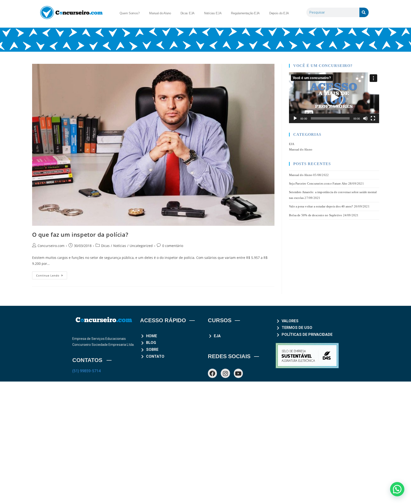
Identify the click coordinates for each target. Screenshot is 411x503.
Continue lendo (51, 274)
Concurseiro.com (51, 245)
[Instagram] (225, 373)
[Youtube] (238, 373)
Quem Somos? (130, 13)
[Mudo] (365, 118)
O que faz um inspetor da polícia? (80, 234)
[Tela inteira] (373, 118)
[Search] (364, 12)
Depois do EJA (279, 13)
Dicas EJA (188, 13)
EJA (291, 144)
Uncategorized (141, 245)
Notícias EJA (212, 13)
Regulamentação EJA (245, 13)
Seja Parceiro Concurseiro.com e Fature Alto (318, 183)
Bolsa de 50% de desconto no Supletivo (315, 215)
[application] (334, 97)
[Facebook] (212, 373)
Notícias (119, 245)
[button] (333, 97)
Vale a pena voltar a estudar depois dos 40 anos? (321, 206)
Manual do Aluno (160, 13)
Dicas (105, 245)
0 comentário (172, 245)
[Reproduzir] (295, 118)
